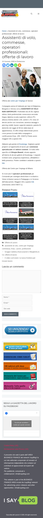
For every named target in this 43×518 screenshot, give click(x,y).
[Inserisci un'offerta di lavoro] (20, 335)
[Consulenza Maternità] (20, 389)
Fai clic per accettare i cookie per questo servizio (21, 424)
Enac (13, 249)
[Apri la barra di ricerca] (31, 13)
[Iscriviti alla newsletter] (20, 350)
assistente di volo (11, 246)
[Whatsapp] (15, 65)
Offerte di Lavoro (11, 243)
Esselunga (23, 144)
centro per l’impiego (17, 101)
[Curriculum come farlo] (20, 360)
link (3, 163)
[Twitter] (8, 65)
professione (26, 249)
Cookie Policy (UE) (11, 445)
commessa (6, 249)
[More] (19, 65)
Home (4, 31)
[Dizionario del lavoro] (20, 379)
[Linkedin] (12, 65)
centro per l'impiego (26, 246)
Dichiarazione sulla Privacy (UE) (16, 449)
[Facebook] (4, 65)
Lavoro (18, 249)
